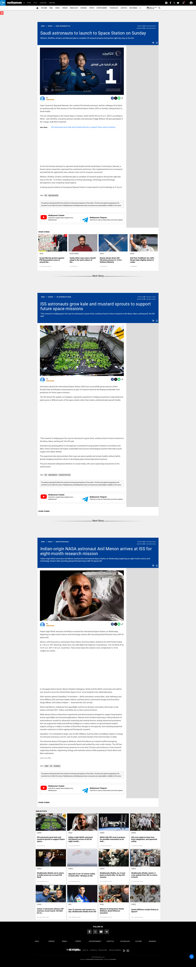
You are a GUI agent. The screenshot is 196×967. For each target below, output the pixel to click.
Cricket (132, 253)
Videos (41, 253)
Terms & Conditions (115, 950)
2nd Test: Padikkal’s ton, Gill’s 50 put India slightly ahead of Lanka (142, 260)
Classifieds (43, 2)
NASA (46, 766)
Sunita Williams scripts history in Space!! (144, 910)
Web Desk (50, 100)
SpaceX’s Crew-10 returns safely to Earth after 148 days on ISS (81, 875)
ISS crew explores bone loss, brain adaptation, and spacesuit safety (144, 839)
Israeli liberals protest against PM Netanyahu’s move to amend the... (52, 260)
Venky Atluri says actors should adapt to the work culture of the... (83, 260)
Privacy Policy (102, 950)
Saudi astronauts (53, 195)
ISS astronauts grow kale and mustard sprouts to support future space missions (83, 127)
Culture (138, 941)
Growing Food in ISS (64, 475)
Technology (114, 8)
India (51, 8)
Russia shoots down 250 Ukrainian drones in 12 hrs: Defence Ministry (111, 260)
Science (39, 832)
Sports (91, 8)
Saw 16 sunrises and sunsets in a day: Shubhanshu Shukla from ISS (82, 910)
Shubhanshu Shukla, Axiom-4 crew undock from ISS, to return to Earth (144, 875)
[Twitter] (115, 98)
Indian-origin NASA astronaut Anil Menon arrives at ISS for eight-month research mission (96, 551)
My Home (44, 8)
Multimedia (133, 8)
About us (85, 950)
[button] (3, 3)
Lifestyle (124, 8)
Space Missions (53, 475)
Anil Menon (57, 766)
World (57, 8)
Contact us (93, 950)
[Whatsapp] (119, 98)
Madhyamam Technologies (95, 959)
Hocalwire (113, 959)
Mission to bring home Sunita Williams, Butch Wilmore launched (112, 911)
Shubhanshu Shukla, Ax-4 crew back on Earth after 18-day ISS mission (112, 875)
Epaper (29, 2)
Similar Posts (41, 811)
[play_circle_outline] (52, 242)
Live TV (35, 2)
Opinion (64, 8)
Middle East (74, 8)
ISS (46, 195)
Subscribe (52, 2)
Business (84, 8)
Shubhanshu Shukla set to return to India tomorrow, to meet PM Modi (50, 875)
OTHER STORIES (44, 232)
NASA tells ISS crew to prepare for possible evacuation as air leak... (112, 839)
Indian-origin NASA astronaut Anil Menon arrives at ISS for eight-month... (80, 839)
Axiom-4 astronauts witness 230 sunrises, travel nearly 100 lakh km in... (50, 911)
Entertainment (102, 8)
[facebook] (112, 98)
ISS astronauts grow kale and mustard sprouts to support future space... (51, 839)
